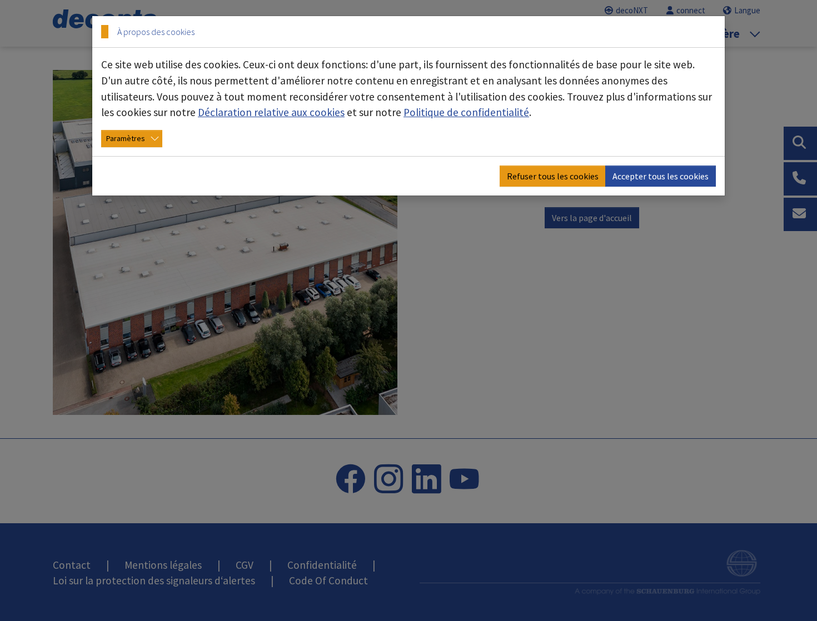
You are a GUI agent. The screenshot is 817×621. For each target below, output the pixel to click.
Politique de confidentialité (466, 112)
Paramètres (125, 138)
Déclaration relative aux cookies (271, 112)
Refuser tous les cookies (553, 176)
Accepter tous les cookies (660, 176)
